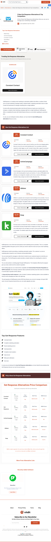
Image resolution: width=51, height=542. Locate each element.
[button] (42, 7)
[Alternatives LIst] (17, 48)
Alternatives (8, 7)
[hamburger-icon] (49, 5)
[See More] (3, 43)
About (11, 508)
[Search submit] (26, 2)
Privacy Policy (22, 508)
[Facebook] (24, 527)
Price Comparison (41, 49)
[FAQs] (28, 49)
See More (6, 43)
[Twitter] (27, 527)
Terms (32, 508)
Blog (39, 508)
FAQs (31, 49)
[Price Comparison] (35, 49)
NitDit (2, 7)
